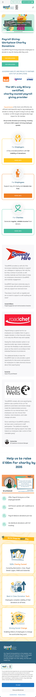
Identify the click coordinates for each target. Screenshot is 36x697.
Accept (18, 685)
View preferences (18, 690)
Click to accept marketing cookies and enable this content (18, 23)
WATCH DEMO (27, 2)
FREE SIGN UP (16, 2)
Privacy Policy (21, 694)
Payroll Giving (8, 107)
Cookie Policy (13, 694)
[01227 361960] (3, 2)
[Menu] (33, 7)
